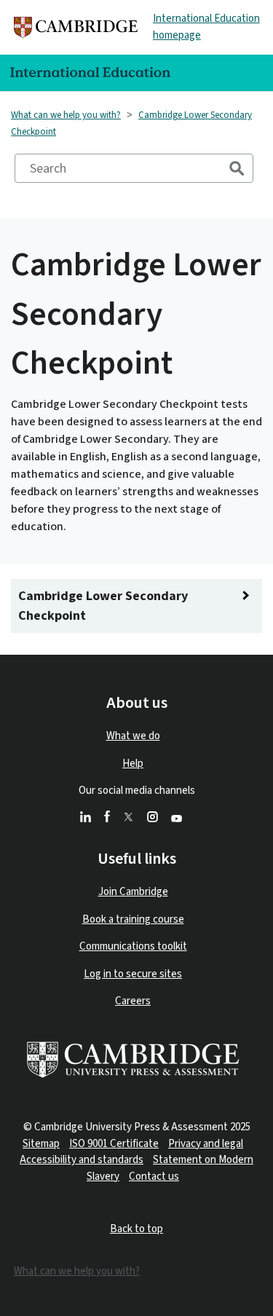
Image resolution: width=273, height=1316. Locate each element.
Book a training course (133, 919)
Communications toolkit (133, 946)
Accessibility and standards (81, 1159)
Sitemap (41, 1143)
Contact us (154, 1176)
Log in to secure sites (133, 974)
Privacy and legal (205, 1143)
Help (132, 763)
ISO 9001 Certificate (114, 1143)
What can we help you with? (66, 115)
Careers (133, 1001)
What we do (133, 736)
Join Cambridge (133, 891)
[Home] (76, 27)
